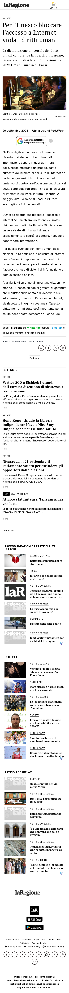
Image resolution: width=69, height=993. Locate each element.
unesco (39, 341)
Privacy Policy (14, 946)
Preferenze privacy (54, 946)
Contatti (51, 939)
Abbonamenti (12, 939)
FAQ (59, 939)
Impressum (39, 939)
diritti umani (28, 341)
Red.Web (57, 130)
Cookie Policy (33, 946)
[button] (6, 954)
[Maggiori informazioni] (51, 141)
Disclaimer (26, 939)
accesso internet (11, 341)
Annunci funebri (39, 943)
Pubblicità (24, 943)
